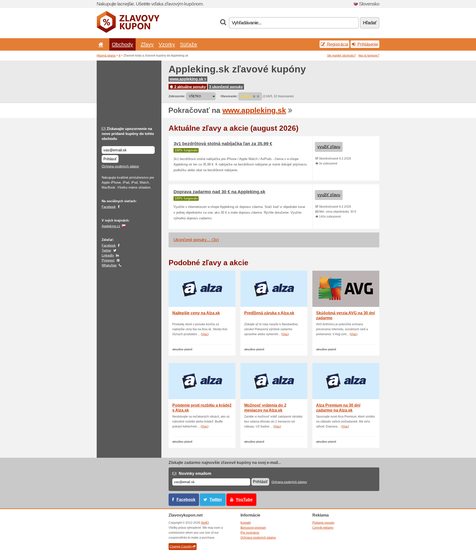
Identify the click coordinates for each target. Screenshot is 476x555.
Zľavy (147, 44)
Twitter (106, 250)
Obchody (122, 44)
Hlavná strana (106, 55)
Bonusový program (253, 527)
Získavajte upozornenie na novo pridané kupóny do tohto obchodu (128, 134)
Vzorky (167, 44)
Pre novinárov (249, 532)
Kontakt (245, 522)
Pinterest (108, 260)
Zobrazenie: (177, 96)
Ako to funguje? (368, 55)
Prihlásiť (110, 159)
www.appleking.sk (186, 79)
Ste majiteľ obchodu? (341, 55)
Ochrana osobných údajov (120, 166)
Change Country (181, 546)
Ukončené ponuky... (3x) (196, 239)
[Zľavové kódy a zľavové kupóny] (128, 31)
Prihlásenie (367, 44)
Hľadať (369, 22)
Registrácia (337, 44)
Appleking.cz (111, 226)
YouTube (244, 499)
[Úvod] (100, 44)
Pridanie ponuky (323, 522)
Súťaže (188, 44)
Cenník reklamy (322, 527)
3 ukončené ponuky (226, 87)
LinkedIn (108, 255)
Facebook (109, 207)
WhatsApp (109, 265)
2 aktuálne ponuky (189, 87)
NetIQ (205, 522)
